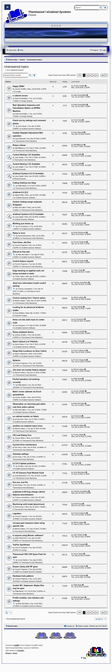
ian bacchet (19, 419)
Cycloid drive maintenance (25, 445)
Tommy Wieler (20, 438)
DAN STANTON (20, 538)
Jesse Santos (23, 560)
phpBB (16, 645)
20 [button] (103, 75)
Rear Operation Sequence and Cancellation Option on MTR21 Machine (26, 108)
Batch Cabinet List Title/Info (25, 341)
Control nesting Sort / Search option (29, 298)
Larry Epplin (19, 157)
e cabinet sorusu (20, 96)
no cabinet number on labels (26, 416)
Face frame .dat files (22, 242)
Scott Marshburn (21, 476)
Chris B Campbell (21, 547)
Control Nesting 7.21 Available (26, 155)
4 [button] (93, 75)
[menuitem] (20, 50)
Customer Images (20, 315)
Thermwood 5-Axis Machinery (23, 450)
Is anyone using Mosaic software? (28, 535)
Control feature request (23, 261)
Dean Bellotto (19, 313)
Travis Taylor (19, 276)
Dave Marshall (20, 138)
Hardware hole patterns (23, 576)
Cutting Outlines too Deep (24, 183)
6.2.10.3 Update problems (24, 463)
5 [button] (96, 75)
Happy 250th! (18, 86)
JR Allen (21, 466)
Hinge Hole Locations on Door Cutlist (29, 351)
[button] (79, 75)
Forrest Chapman (21, 245)
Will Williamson (20, 148)
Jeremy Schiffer (20, 89)
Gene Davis (22, 126)
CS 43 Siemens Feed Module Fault (28, 473)
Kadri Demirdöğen (21, 98)
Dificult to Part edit (21, 252)
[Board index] (15, 15)
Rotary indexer (19, 145)
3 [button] (90, 75)
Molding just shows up (23, 223)
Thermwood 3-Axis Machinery (26, 141)
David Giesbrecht (24, 236)
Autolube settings (21, 454)
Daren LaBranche (21, 354)
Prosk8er (21, 650)
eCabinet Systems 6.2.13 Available (28, 173)
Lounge (18, 91)
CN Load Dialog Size (22, 435)
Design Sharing (26, 101)
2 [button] (87, 75)
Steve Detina (19, 344)
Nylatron (16, 360)
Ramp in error (19, 233)
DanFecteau (19, 507)
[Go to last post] (86, 86)
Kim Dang (18, 485)
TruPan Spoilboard (21, 545)
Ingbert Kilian (19, 195)
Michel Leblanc (20, 301)
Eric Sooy (18, 447)
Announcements (20, 169)
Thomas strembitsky (25, 289)
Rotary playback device (23, 332)
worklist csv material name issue (27, 426)
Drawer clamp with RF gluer (25, 567)
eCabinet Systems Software (31, 129)
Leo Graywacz (23, 226)
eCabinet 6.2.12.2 (20, 192)
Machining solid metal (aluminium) (28, 504)
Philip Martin (22, 186)
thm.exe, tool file (20, 482)
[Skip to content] (7, 7)
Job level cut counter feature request (29, 370)
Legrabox (17, 513)
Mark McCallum (20, 207)
